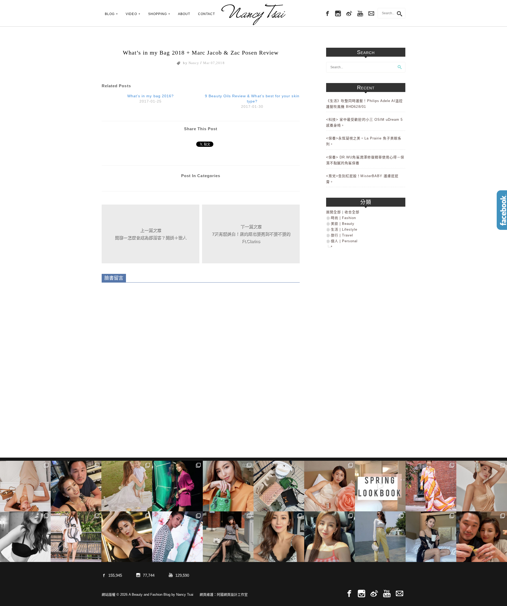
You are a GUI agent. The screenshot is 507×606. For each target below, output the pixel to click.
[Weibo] (349, 14)
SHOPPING (157, 14)
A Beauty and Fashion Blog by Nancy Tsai (253, 14)
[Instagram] (338, 14)
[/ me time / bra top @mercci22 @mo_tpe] (25, 536)
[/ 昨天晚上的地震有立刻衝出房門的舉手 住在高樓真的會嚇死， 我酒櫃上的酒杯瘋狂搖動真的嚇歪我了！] (278, 536)
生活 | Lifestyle (344, 229)
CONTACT (206, 14)
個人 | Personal (344, 241)
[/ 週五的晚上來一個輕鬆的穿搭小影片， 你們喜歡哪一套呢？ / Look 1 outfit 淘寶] (380, 486)
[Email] (399, 594)
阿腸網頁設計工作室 (232, 595)
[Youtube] (360, 14)
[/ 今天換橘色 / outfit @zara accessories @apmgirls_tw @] (329, 536)
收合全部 (352, 212)
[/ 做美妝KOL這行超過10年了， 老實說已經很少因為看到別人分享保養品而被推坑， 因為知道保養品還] (481, 486)
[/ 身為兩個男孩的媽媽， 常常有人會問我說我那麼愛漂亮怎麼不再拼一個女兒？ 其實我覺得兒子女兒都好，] (126, 486)
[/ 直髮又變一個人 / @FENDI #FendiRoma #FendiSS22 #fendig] (76, 536)
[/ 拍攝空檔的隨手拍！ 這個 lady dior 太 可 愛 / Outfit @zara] (228, 486)
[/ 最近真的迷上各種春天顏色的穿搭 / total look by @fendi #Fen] (431, 486)
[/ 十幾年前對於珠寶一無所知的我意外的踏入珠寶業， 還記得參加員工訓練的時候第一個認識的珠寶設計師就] (177, 536)
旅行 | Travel (342, 235)
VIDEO (131, 14)
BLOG (110, 14)
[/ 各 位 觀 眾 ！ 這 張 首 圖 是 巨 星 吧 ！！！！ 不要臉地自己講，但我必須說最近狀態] (126, 536)
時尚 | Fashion (343, 218)
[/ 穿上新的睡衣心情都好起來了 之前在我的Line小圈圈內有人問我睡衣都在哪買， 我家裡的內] (431, 536)
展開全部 (333, 212)
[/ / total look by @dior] (228, 536)
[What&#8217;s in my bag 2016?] (150, 98)
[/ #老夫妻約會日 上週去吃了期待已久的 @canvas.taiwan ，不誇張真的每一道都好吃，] (76, 486)
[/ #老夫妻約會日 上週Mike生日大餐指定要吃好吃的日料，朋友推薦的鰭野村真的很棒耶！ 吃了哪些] (481, 536)
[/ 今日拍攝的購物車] (278, 486)
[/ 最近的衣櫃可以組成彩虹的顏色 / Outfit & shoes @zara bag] (380, 536)
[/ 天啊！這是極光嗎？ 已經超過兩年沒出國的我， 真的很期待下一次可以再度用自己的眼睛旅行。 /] (177, 486)
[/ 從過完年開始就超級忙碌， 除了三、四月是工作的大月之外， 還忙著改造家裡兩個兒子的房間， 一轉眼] (329, 486)
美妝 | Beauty (342, 224)
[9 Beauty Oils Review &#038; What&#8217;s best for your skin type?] (252, 100)
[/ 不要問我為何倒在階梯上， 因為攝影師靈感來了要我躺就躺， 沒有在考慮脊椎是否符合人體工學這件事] (25, 486)
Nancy (194, 63)
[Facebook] (327, 14)
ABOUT (184, 14)
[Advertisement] (365, 340)
